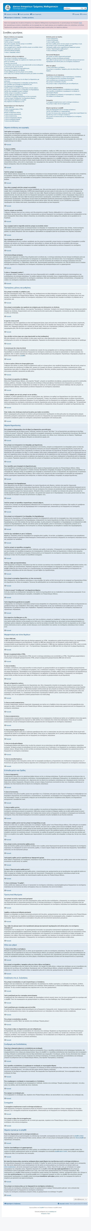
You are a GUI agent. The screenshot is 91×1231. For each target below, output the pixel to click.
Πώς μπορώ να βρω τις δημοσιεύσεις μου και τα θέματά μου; (62, 83)
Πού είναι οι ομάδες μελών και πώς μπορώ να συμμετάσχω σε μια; (64, 43)
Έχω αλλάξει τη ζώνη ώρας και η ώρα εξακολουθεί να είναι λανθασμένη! (23, 65)
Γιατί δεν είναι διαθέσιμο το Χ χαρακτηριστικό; (58, 111)
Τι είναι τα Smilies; (9, 110)
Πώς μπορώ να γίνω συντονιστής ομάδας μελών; (59, 45)
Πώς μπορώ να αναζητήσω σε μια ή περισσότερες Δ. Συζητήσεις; (63, 76)
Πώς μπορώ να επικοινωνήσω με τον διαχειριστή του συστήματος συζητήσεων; (63, 117)
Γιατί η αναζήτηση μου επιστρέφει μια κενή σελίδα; (59, 80)
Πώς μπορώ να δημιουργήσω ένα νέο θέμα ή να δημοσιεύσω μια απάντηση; (21, 80)
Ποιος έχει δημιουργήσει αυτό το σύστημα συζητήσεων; (61, 109)
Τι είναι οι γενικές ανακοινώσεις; (12, 114)
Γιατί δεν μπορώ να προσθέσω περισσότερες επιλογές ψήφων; (21, 88)
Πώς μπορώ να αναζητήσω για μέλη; (56, 81)
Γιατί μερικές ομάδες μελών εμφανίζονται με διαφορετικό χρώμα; (63, 47)
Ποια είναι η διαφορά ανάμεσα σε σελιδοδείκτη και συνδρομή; (62, 89)
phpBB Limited (78, 1136)
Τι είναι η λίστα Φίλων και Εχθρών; (55, 67)
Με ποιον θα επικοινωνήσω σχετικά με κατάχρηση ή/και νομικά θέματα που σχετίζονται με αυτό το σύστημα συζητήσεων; (66, 113)
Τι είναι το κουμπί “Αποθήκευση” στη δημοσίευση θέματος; (19, 98)
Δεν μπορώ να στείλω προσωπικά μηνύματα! (58, 56)
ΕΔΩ (80, 23)
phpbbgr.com (52, 1211)
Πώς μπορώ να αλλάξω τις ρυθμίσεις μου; (15, 58)
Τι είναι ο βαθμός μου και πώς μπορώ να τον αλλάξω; (18, 71)
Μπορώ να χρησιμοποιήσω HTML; (13, 109)
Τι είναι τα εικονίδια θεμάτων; (12, 121)
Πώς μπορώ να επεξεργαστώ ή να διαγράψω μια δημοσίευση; (21, 82)
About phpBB (80, 1138)
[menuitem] (23, 14)
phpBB (22, 355)
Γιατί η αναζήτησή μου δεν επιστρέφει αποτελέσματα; (60, 78)
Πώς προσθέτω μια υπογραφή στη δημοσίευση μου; (18, 84)
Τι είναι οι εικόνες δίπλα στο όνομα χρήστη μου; (17, 68)
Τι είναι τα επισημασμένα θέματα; (13, 117)
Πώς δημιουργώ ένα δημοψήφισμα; (13, 86)
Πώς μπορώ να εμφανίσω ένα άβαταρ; (14, 70)
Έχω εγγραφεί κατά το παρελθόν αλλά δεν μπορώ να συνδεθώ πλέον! (23, 47)
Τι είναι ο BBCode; (9, 107)
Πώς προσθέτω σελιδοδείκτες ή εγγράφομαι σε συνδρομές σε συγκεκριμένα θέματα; (62, 91)
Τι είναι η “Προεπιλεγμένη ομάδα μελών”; (57, 49)
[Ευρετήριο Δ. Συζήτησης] (8, 7)
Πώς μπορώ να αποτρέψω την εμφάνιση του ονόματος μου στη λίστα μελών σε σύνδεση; (22, 60)
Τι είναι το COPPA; (9, 40)
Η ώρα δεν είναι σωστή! (10, 63)
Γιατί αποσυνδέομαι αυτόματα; (12, 50)
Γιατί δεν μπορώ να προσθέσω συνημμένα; (16, 93)
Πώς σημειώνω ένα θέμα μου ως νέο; (14, 101)
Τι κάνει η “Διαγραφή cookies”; (12, 52)
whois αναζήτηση (9, 1167)
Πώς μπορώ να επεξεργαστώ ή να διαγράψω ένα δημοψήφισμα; (21, 89)
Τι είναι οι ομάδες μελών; (52, 42)
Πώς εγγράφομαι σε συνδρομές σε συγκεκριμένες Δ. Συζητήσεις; (63, 94)
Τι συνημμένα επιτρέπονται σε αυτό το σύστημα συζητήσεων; (62, 102)
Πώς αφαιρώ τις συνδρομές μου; (54, 96)
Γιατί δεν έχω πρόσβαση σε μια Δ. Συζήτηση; (16, 91)
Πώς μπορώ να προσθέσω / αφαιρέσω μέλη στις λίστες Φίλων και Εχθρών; (64, 69)
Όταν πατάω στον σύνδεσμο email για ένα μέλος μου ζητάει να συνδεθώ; (23, 73)
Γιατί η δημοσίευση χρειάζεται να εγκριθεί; (15, 99)
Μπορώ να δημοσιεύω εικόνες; (12, 112)
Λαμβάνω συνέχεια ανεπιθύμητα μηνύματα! (57, 58)
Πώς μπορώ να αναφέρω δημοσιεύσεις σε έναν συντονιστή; (20, 96)
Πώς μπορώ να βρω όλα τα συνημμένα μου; (58, 103)
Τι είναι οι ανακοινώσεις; (10, 116)
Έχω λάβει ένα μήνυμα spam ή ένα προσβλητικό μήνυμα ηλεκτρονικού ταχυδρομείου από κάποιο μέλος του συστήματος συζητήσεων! (65, 60)
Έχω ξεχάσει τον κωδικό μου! (12, 49)
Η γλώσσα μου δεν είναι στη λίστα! (13, 66)
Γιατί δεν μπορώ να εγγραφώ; (12, 42)
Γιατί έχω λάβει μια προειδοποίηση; (13, 94)
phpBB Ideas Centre (61, 1151)
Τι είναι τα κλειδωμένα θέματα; (12, 119)
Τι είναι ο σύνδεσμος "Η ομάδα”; (54, 50)
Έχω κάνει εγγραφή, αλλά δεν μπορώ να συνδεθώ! (18, 43)
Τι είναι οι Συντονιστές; (52, 40)
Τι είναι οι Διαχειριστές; (52, 38)
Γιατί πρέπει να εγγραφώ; (11, 38)
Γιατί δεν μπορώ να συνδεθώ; (12, 45)
